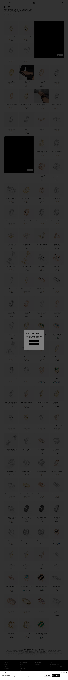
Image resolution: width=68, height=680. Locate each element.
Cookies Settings (47, 675)
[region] (34, 675)
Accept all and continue (55, 675)
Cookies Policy (24, 678)
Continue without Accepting (64, 672)
